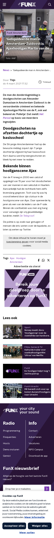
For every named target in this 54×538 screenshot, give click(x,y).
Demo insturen (11, 449)
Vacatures (34, 443)
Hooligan (21, 258)
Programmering (11, 431)
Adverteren (35, 437)
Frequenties (9, 437)
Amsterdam (16, 262)
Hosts (6, 443)
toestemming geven (17, 242)
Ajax (12, 258)
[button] (4, 4)
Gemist (7, 456)
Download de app (38, 456)
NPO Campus (36, 449)
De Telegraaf (27, 216)
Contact (33, 431)
